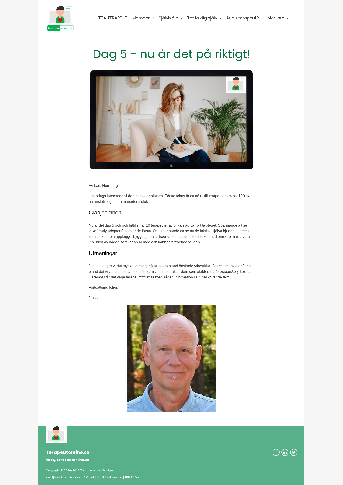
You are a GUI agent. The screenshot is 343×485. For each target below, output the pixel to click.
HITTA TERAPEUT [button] (110, 18)
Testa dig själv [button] (202, 18)
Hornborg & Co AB (82, 477)
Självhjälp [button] (168, 18)
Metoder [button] (141, 18)
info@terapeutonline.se (67, 459)
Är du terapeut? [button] (242, 18)
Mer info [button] (276, 18)
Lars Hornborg (106, 186)
